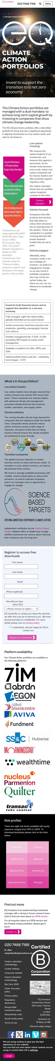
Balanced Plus (17, 870)
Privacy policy (11, 995)
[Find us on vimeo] (35, 1034)
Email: (20, 582)
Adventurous (38, 870)
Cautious (38, 847)
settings (34, 1050)
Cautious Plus (17, 859)
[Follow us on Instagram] (43, 1034)
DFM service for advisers (20, 13)
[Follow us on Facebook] (11, 1034)
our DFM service (40, 916)
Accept (9, 1056)
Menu (48, 3)
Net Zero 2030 (12, 984)
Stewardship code (13, 1014)
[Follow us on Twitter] (19, 1034)
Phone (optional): (14, 591)
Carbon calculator (39, 202)
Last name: (17, 572)
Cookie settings (12, 968)
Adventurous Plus (16, 882)
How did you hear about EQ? (14, 603)
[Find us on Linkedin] (27, 1034)
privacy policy (32, 623)
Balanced (38, 859)
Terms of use (11, 1022)
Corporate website (13, 973)
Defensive (17, 847)
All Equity (38, 882)
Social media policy (14, 1018)
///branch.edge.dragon (40, 1026)
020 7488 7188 (26, 4)
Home (5, 13)
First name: (17, 562)
